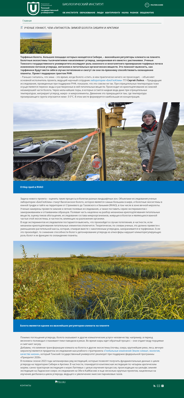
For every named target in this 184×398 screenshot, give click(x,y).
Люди (100, 12)
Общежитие (147, 12)
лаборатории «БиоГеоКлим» (106, 80)
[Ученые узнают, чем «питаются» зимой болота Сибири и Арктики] (36, 43)
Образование (87, 12)
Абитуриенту (112, 12)
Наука (125, 12)
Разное (134, 12)
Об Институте (70, 12)
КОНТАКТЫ (25, 385)
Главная (27, 20)
